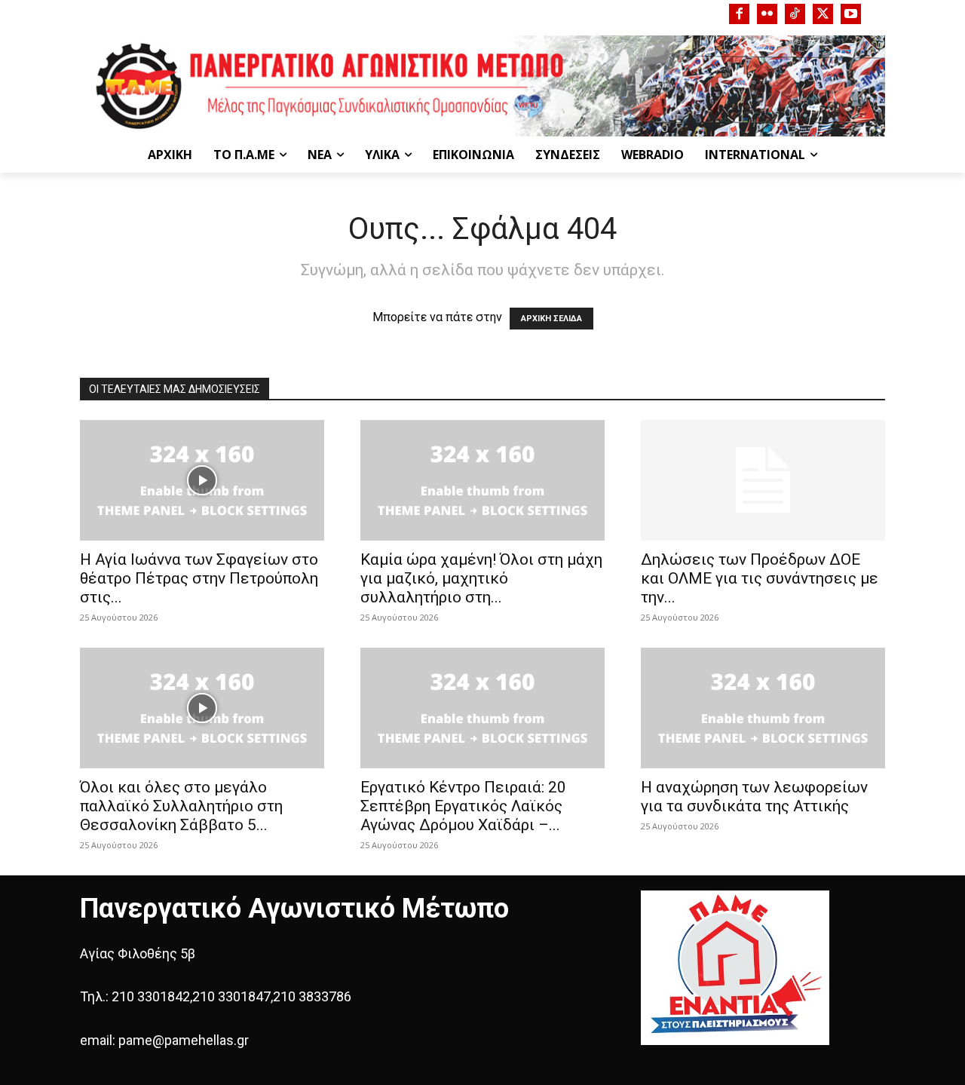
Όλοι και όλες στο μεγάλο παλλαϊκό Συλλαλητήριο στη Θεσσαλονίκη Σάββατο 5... (181, 806)
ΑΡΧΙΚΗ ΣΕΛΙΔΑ (551, 318)
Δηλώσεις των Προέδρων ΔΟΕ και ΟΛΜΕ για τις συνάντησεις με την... (759, 578)
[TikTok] (795, 14)
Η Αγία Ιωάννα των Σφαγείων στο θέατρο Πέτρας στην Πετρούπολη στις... (199, 578)
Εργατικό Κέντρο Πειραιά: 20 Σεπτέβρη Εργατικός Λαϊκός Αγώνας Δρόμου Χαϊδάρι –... (463, 806)
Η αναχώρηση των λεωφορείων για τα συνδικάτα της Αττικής (754, 796)
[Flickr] (767, 14)
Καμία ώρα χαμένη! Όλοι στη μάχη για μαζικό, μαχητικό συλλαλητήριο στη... (481, 578)
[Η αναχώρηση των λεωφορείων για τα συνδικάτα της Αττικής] (763, 708)
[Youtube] (851, 14)
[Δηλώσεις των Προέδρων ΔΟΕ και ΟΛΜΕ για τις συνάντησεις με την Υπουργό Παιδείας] (763, 480)
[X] (823, 14)
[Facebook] (739, 14)
